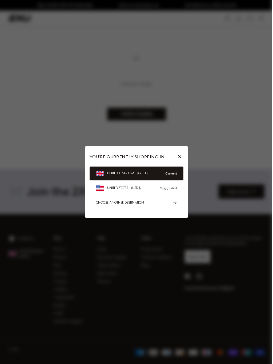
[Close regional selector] (180, 156)
